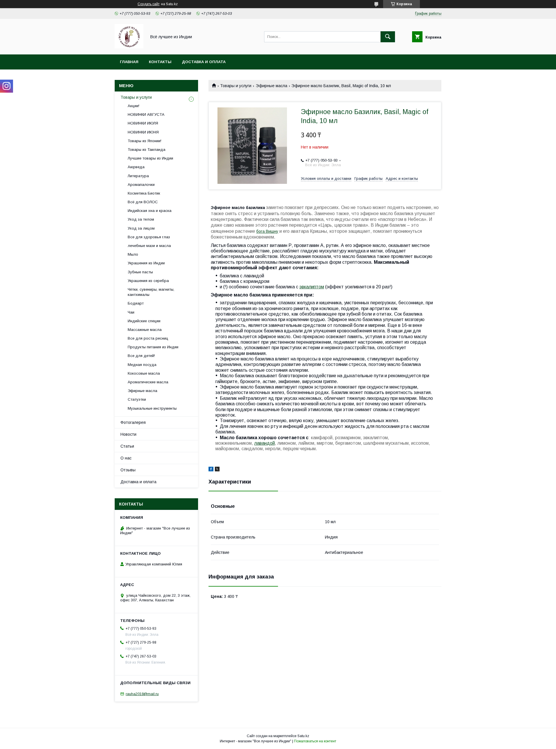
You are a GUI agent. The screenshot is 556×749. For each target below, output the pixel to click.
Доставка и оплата (204, 62)
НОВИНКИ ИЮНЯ (143, 132)
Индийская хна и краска (149, 210)
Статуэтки (137, 399)
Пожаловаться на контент (315, 741)
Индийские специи (144, 321)
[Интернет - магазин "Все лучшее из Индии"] (129, 47)
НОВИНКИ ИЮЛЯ (143, 123)
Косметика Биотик (144, 193)
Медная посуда (142, 364)
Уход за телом (141, 219)
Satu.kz (303, 736)
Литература (138, 176)
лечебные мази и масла (149, 245)
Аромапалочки (141, 184)
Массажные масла (145, 329)
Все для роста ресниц (148, 338)
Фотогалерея (133, 422)
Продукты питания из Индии (153, 347)
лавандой (264, 443)
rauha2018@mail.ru (142, 694)
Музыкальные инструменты (152, 408)
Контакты (160, 62)
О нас (125, 458)
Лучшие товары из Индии (150, 158)
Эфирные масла (271, 85)
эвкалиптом (311, 286)
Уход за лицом (141, 228)
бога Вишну (267, 231)
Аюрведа (136, 167)
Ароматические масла (148, 382)
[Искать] (388, 36)
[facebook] (211, 470)
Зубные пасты (140, 272)
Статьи (127, 446)
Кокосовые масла (144, 373)
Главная (129, 62)
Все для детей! (141, 356)
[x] (217, 470)
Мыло (133, 254)
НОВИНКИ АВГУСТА (146, 114)
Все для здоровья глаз (149, 237)
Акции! (133, 106)
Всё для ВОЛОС (143, 202)
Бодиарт (136, 303)
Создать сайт (149, 4)
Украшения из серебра (148, 281)
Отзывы (128, 470)
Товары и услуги (235, 85)
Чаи (131, 312)
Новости (128, 434)
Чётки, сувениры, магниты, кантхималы (151, 292)
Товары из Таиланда (146, 149)
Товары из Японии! (144, 141)
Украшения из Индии (146, 263)
